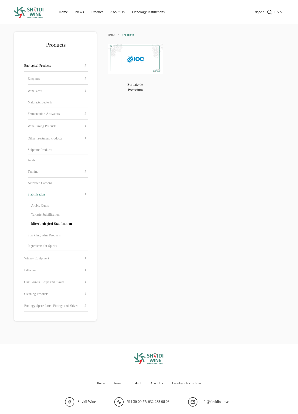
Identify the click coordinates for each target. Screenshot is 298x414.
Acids (31, 160)
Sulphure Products (40, 149)
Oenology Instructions (148, 11)
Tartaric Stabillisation (45, 214)
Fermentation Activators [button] (44, 113)
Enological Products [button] (37, 65)
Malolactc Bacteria (40, 102)
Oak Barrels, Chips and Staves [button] (44, 282)
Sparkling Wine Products (44, 235)
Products (128, 35)
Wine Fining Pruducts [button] (42, 126)
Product (97, 11)
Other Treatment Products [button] (45, 138)
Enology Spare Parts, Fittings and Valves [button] (51, 305)
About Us (117, 11)
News (79, 11)
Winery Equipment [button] (36, 258)
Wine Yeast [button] (35, 91)
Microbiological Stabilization (51, 223)
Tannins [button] (33, 171)
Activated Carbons (40, 183)
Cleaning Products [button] (36, 293)
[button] (264, 12)
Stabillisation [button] (36, 194)
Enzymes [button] (34, 78)
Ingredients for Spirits (42, 245)
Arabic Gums (40, 205)
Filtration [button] (30, 270)
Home (63, 11)
